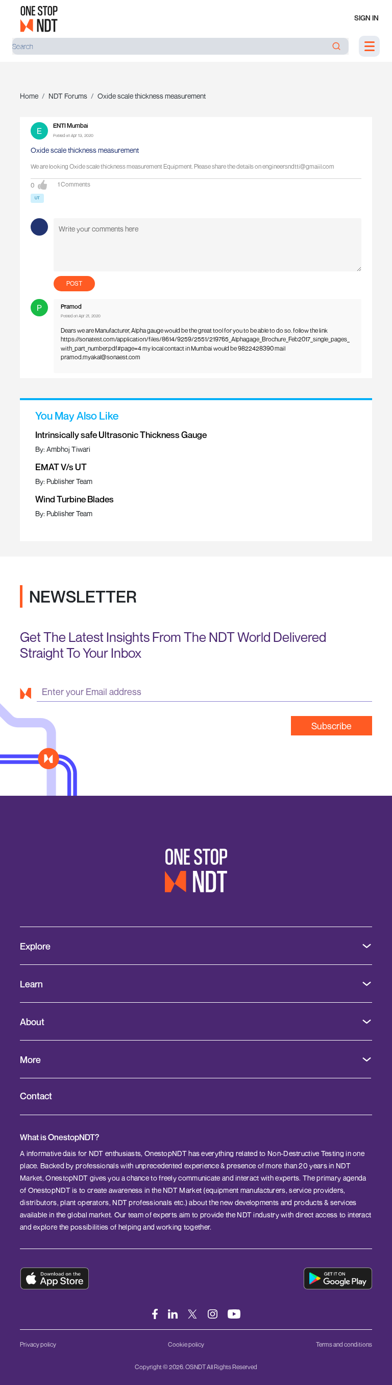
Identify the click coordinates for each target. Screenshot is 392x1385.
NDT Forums (67, 95)
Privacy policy (38, 1344)
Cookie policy (186, 1344)
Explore (35, 946)
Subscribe (331, 725)
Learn (31, 984)
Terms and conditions (344, 1344)
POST (74, 283)
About (32, 1022)
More (30, 1059)
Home (29, 95)
